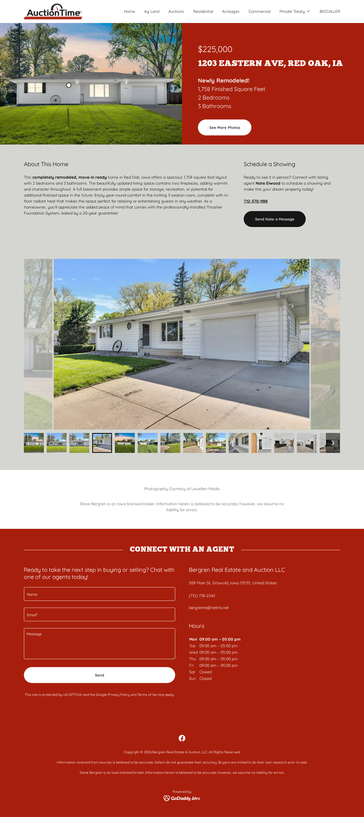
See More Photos (224, 127)
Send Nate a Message (274, 219)
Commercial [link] (259, 11)
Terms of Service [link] (150, 694)
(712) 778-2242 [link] (202, 595)
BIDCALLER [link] (330, 11)
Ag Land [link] (151, 11)
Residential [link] (203, 11)
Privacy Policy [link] (119, 694)
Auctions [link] (176, 11)
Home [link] (129, 11)
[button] (295, 11)
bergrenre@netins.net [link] (209, 607)
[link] (53, 11)
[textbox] (99, 594)
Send (99, 675)
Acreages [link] (230, 11)
